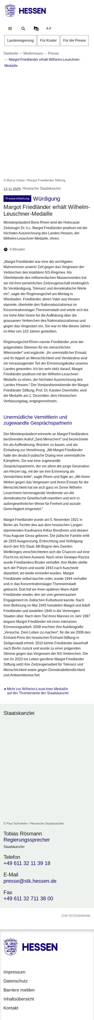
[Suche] (23, 28)
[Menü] (10, 28)
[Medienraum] (36, 28)
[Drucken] (66, 249)
